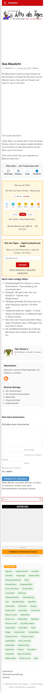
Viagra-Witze (9, 654)
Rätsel (33, 628)
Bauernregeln (20, 575)
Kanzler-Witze (10, 606)
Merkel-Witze (25, 615)
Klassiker (33, 606)
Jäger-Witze (32, 602)
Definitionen (22, 593)
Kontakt (6, 677)
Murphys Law (9, 619)
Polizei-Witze (23, 628)
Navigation (13, 2)
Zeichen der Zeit (24, 658)
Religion (8, 632)
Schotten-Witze (19, 632)
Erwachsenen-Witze (12, 597)
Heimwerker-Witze (18, 602)
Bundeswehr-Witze (26, 584)
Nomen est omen (11, 623)
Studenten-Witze (23, 645)
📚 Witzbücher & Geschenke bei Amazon (22, 552)
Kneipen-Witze (10, 610)
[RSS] (6, 378)
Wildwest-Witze (10, 658)
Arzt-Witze (34, 571)
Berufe (35, 68)
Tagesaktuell (9, 649)
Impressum (8, 671)
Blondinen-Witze (10, 584)
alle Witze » (27, 196)
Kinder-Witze (22, 606)
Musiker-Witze (22, 619)
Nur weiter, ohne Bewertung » (22, 219)
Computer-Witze (27, 588)
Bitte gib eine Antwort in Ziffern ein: (11, 468)
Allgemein (8, 571)
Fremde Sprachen (28, 597)
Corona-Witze (9, 593)
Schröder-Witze (33, 632)
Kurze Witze (23, 610)
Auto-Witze (9, 575)
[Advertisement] (22, 44)
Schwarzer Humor (11, 636)
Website (26, 463)
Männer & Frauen (11, 615)
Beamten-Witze (34, 575)
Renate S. (9, 68)
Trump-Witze (31, 649)
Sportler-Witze (10, 641)
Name (29, 450)
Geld (7, 602)
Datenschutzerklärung (13, 674)
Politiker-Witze (10, 628)
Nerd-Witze (35, 619)
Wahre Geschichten (24, 654)
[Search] (40, 499)
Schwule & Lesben (27, 636)
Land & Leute (35, 610)
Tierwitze (21, 649)
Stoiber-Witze (9, 645)
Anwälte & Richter (22, 571)
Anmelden (22, 265)
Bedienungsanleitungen (13, 580)
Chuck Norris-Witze (11, 588)
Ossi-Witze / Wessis (27, 623)
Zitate (36, 658)
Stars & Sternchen (24, 641)
